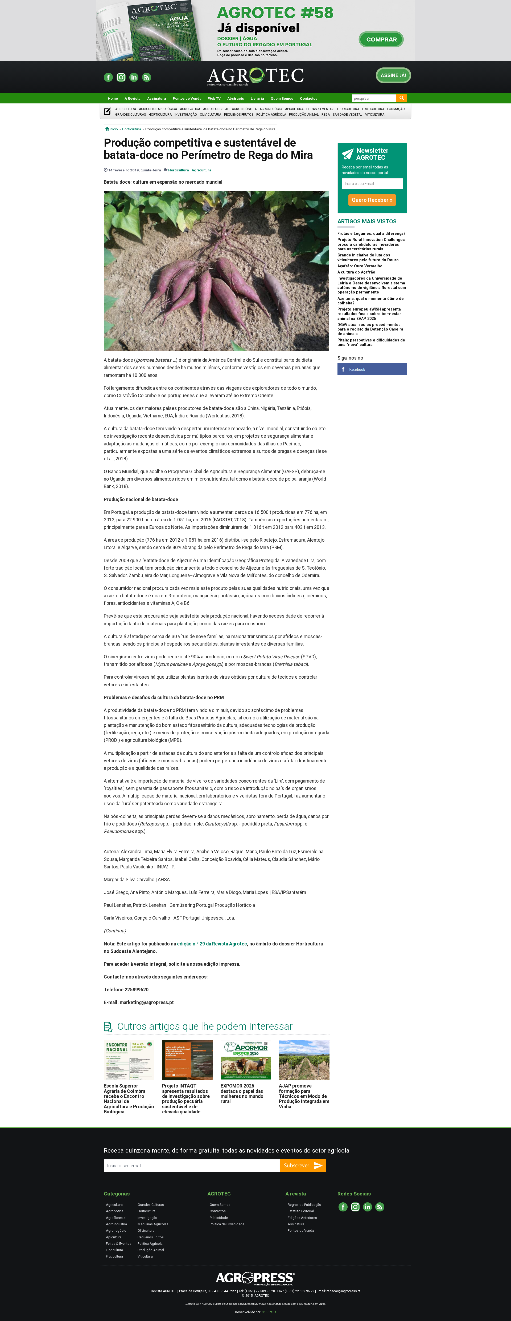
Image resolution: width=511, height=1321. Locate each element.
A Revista (133, 98)
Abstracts (235, 98)
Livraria (257, 98)
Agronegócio (270, 109)
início (113, 129)
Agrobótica (190, 109)
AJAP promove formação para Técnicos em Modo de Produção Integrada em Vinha (304, 1096)
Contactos (309, 98)
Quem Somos (282, 98)
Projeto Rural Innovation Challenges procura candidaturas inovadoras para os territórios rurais (371, 244)
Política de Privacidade (227, 1224)
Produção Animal (304, 114)
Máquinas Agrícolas (153, 1224)
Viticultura (374, 114)
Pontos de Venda (187, 98)
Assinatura (156, 98)
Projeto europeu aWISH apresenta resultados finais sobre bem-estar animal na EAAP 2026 (369, 314)
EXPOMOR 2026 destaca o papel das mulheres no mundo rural (242, 1093)
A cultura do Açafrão (356, 272)
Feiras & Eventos (320, 109)
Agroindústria (244, 109)
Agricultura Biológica (158, 109)
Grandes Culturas (130, 114)
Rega (326, 114)
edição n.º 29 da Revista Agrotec (212, 944)
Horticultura (160, 114)
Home (113, 98)
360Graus (269, 1312)
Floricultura (348, 109)
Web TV (214, 98)
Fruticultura (373, 109)
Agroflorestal (216, 109)
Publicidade (219, 1218)
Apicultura (294, 109)
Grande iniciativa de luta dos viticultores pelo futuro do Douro (368, 257)
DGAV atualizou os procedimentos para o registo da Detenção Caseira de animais (370, 329)
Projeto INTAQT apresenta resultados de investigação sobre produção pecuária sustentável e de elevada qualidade (186, 1098)
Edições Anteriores (302, 1218)
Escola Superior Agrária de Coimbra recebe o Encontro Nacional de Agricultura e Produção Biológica (129, 1098)
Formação (396, 109)
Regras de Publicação (304, 1205)
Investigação (186, 114)
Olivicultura (210, 114)
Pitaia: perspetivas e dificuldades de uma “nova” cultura (371, 342)
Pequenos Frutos (238, 114)
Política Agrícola (271, 114)
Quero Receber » (372, 200)
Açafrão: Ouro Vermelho (359, 266)
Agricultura (125, 109)
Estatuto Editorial (301, 1211)
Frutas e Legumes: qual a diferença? (371, 233)
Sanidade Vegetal (347, 114)
